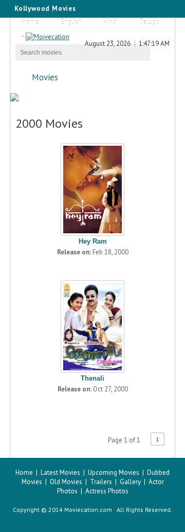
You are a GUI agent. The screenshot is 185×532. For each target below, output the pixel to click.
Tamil (29, 39)
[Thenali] (92, 324)
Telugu (149, 22)
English (71, 22)
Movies (45, 77)
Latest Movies (60, 472)
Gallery (130, 481)
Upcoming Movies (113, 472)
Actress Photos (106, 491)
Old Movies (66, 481)
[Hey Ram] (92, 187)
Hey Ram (93, 241)
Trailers (101, 481)
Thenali (92, 378)
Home (30, 22)
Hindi (110, 22)
